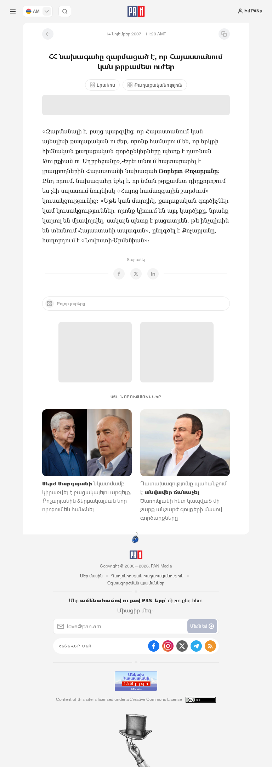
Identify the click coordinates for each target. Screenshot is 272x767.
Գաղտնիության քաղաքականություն (147, 575)
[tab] (173, 127)
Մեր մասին (91, 575)
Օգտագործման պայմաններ (135, 583)
